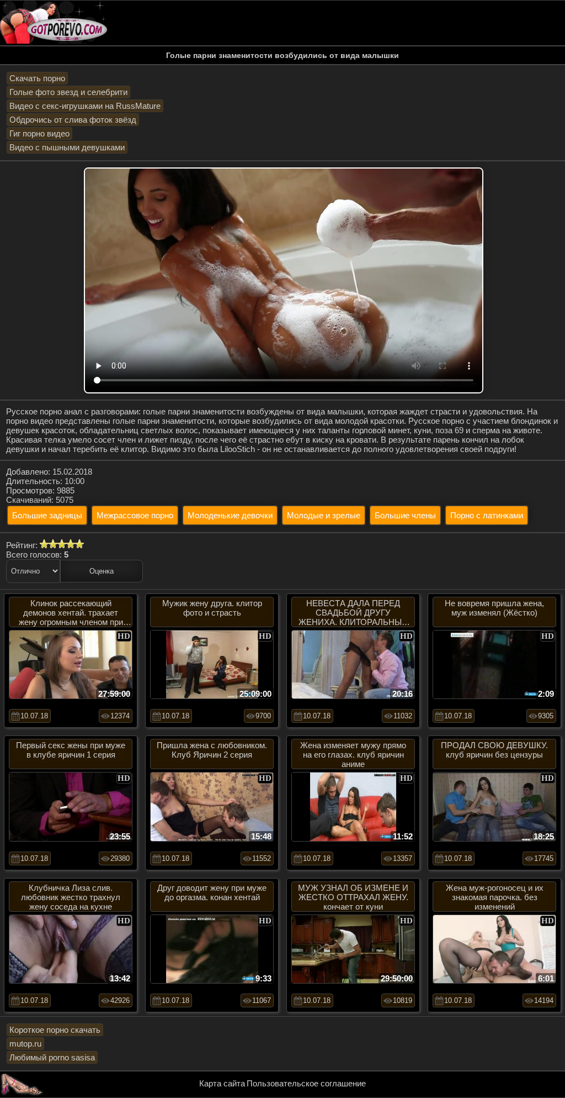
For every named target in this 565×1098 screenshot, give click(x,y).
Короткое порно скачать (54, 1029)
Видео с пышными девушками (67, 147)
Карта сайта (222, 1083)
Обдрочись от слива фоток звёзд (72, 119)
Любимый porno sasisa (52, 1057)
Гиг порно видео (39, 133)
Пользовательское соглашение (306, 1083)
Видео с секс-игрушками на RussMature (85, 106)
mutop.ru (25, 1043)
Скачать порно (37, 78)
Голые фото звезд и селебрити (68, 92)
